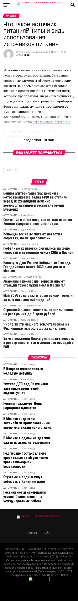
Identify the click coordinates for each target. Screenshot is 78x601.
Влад (27, 55)
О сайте (46, 533)
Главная (32, 533)
